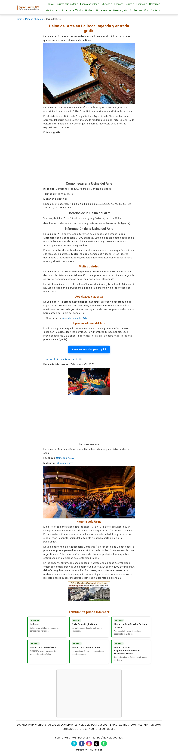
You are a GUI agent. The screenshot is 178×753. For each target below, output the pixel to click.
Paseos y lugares (34, 19)
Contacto (155, 10)
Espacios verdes (85, 724)
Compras (136, 724)
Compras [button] (154, 4)
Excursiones (107, 729)
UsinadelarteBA (65, 458)
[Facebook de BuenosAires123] (82, 743)
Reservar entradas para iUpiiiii (89, 349)
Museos (102, 724)
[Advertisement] (89, 158)
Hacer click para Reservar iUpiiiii (63, 359)
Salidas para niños (139, 10)
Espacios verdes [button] (88, 4)
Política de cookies (110, 737)
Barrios (124, 724)
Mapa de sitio (87, 737)
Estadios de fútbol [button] (71, 10)
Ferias (113, 724)
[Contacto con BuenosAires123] (74, 743)
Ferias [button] (117, 4)
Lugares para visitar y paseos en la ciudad (45, 724)
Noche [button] (88, 10)
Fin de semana (103, 10)
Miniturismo (152, 724)
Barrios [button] (128, 4)
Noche (93, 729)
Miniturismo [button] (52, 10)
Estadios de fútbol (75, 729)
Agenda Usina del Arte (75, 318)
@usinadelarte (65, 463)
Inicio (51, 4)
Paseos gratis (120, 10)
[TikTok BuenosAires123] (96, 743)
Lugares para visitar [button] (66, 4)
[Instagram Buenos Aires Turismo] (89, 743)
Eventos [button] (140, 4)
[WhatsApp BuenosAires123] (104, 743)
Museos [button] (106, 4)
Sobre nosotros (65, 737)
